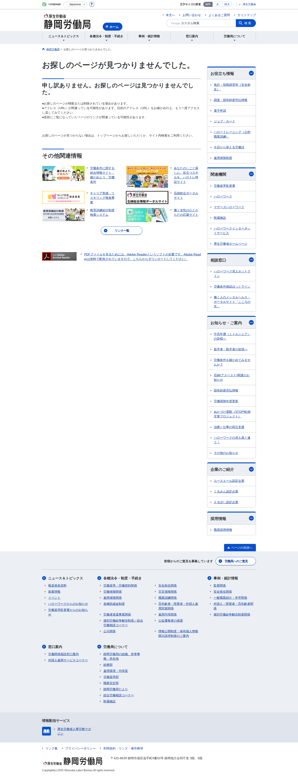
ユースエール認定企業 (229, 480)
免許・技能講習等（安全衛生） (232, 87)
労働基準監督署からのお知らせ (68, 612)
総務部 (108, 664)
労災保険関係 (167, 591)
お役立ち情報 (222, 73)
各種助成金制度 (114, 604)
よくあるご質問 (219, 15)
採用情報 (218, 518)
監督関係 (220, 585)
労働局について (115, 647)
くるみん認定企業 (226, 491)
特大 (227, 4)
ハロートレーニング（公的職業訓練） (232, 134)
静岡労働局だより (115, 689)
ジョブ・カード (224, 121)
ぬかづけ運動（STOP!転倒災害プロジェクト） (232, 414)
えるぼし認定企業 (226, 502)
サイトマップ (247, 15)
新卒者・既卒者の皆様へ (230, 349)
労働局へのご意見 (236, 561)
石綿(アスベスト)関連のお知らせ (232, 377)
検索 (248, 23)
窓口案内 (55, 647)
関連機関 (218, 174)
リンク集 (51, 748)
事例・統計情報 (226, 578)
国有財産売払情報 (226, 390)
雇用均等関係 (167, 614)
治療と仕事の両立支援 (229, 427)
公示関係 (109, 631)
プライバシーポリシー (80, 748)
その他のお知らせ (226, 453)
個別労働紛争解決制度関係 (232, 614)
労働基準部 (111, 677)
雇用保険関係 (112, 597)
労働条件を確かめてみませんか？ (232, 362)
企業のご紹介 (222, 469)
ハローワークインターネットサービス (232, 231)
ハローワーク (223, 196)
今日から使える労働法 (229, 147)
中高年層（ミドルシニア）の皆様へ (232, 336)
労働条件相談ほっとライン (232, 286)
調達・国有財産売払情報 (230, 100)
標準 (208, 4)
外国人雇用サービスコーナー (68, 660)
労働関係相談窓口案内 (63, 654)
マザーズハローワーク (229, 207)
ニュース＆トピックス (65, 578)
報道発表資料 (57, 585)
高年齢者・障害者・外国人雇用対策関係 (178, 606)
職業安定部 (111, 683)
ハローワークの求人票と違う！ (232, 440)
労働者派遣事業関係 (117, 614)
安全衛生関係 (167, 585)
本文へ (170, 15)
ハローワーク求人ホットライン (232, 274)
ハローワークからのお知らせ (68, 604)
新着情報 (54, 591)
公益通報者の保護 (170, 620)
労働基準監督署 (224, 185)
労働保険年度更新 (226, 401)
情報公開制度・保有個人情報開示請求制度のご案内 (178, 633)
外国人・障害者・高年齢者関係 (233, 606)
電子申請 (220, 110)
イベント (54, 597)
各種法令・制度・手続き (122, 578)
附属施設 (220, 217)
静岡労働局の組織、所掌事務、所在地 (121, 656)
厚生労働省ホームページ (230, 243)
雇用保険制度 (223, 158)
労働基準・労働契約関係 (120, 585)
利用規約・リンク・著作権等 (123, 748)
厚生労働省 (249, 4)
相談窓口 (218, 260)
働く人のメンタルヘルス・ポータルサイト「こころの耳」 (232, 301)
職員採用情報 (223, 529)
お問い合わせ (192, 15)
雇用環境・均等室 (115, 671)
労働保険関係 (112, 591)
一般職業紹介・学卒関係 (230, 597)
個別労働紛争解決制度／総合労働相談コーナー (123, 623)
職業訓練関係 (167, 597)
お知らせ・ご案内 (226, 323)
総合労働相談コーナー (118, 695)
